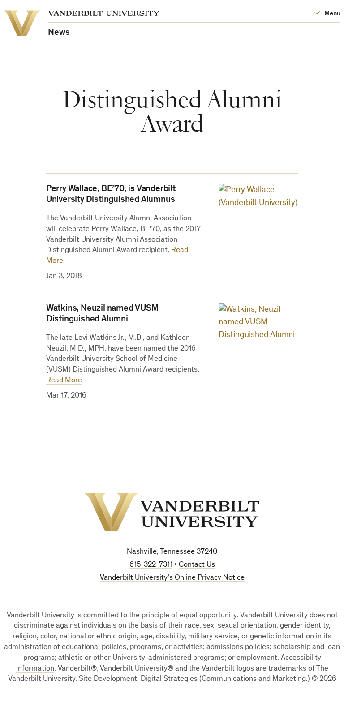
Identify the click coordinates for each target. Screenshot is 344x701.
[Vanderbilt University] (172, 512)
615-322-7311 (150, 565)
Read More (64, 381)
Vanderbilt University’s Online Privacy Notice (172, 578)
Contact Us (197, 565)
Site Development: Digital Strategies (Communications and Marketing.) (194, 679)
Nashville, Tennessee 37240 (172, 552)
